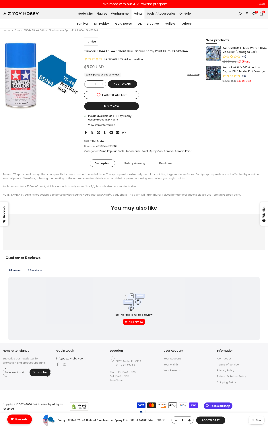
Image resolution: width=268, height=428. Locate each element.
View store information (101, 125)
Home (6, 30)
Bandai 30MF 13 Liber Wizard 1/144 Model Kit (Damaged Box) (244, 50)
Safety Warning (134, 163)
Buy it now (111, 106)
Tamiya (91, 41)
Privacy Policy (225, 370)
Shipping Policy (226, 382)
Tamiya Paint (183, 151)
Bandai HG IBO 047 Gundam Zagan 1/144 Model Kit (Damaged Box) (244, 69)
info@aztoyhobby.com (71, 358)
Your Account (172, 358)
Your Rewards (172, 370)
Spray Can (156, 151)
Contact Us (224, 358)
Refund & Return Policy (231, 376)
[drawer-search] (240, 14)
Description (102, 163)
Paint (103, 151)
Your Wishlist (172, 364)
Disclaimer (166, 163)
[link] (213, 53)
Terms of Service (228, 364)
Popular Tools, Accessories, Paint (127, 151)
